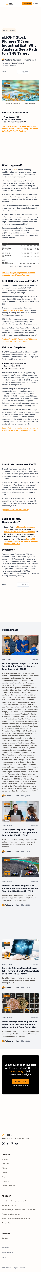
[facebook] (11, 71)
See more (5, 1238)
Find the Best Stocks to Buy (11, 1214)
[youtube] (16, 1143)
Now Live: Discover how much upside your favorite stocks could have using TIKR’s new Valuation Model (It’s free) (20, 128)
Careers (4, 1172)
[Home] (10, 4)
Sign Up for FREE (20, 1081)
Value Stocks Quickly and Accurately (14, 1201)
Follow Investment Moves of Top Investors (16, 1218)
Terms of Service (7, 1252)
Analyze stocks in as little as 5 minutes (19, 532)
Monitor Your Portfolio (9, 1205)
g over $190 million (15, 310)
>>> (24, 131)
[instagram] (12, 1143)
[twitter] (8, 71)
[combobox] (36, 4)
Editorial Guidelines (8, 1185)
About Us (5, 1159)
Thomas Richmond (17, 63)
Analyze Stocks (7, 1223)
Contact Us (5, 1181)
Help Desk (5, 1163)
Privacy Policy (6, 1247)
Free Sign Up (27, 3)
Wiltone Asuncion (13, 60)
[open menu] (4, 4)
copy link (25, 72)
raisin (6, 310)
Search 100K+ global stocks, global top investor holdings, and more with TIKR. (21, 541)
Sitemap (4, 1258)
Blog (3, 1177)
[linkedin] (15, 71)
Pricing (4, 1168)
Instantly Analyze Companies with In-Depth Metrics (19, 1209)
